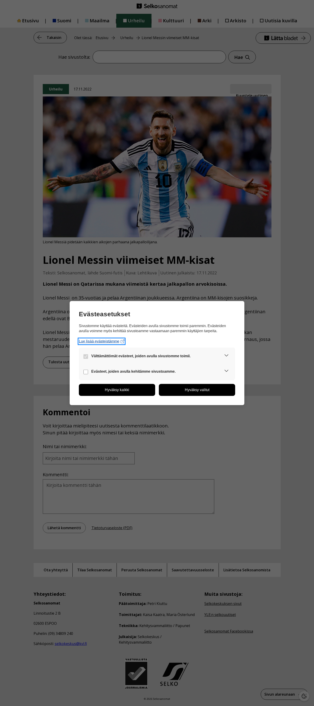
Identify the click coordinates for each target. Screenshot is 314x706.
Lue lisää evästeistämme (99, 341)
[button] (226, 356)
